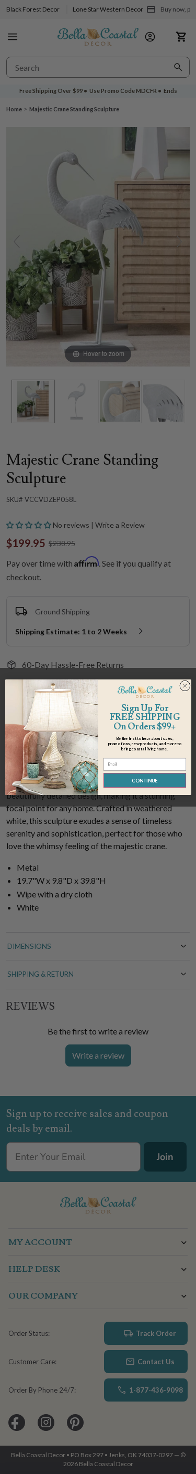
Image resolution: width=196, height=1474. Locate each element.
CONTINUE (144, 780)
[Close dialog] (184, 685)
